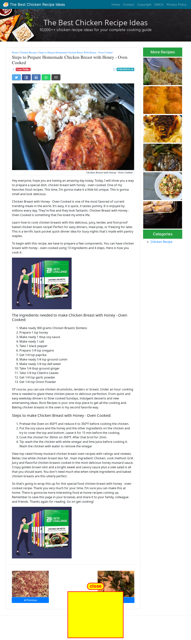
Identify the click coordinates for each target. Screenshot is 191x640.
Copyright (144, 4)
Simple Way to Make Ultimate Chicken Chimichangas (160, 214)
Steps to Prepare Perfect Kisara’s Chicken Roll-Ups (158, 99)
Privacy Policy (177, 4)
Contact (128, 4)
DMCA (159, 4)
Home (116, 4)
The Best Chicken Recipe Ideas (37, 4)
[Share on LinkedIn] (36, 77)
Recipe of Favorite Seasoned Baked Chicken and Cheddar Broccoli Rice (161, 70)
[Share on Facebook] (26, 77)
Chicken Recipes (28, 52)
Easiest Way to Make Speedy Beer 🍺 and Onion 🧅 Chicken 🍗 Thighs (160, 127)
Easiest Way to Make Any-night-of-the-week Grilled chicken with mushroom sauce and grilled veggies (162, 156)
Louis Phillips (23, 69)
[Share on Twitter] (16, 77)
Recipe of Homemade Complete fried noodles (162, 185)
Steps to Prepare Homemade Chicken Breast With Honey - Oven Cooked (75, 52)
